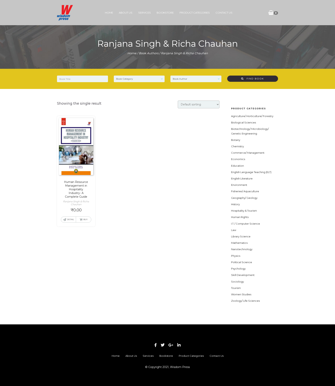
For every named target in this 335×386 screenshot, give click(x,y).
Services (144, 12)
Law (233, 230)
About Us (125, 12)
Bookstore (165, 12)
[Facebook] (155, 345)
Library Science (240, 236)
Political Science (241, 262)
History (235, 204)
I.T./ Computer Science (245, 223)
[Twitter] (163, 345)
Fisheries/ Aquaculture (245, 191)
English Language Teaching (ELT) (251, 172)
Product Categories (195, 12)
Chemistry (237, 146)
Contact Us (224, 12)
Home (109, 12)
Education (237, 165)
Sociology (237, 281)
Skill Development (243, 275)
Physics (235, 255)
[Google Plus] (170, 345)
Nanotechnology (241, 249)
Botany (235, 139)
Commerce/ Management (247, 152)
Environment (239, 184)
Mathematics (239, 242)
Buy (85, 219)
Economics (238, 159)
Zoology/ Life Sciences (245, 300)
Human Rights (240, 217)
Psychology (238, 268)
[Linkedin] (179, 345)
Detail (70, 219)
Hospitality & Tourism (244, 210)
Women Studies (241, 294)
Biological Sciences (243, 122)
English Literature (242, 178)
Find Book (254, 78)
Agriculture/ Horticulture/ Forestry (252, 116)
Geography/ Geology (244, 197)
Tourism (236, 288)
